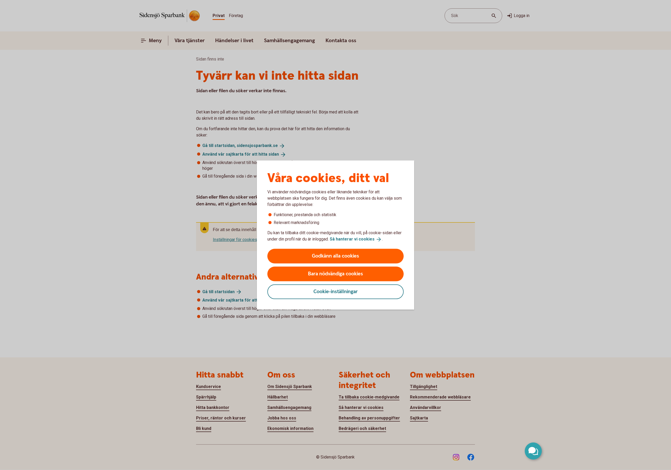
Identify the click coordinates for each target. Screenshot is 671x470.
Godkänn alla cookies (335, 256)
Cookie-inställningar (335, 291)
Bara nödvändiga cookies (335, 273)
